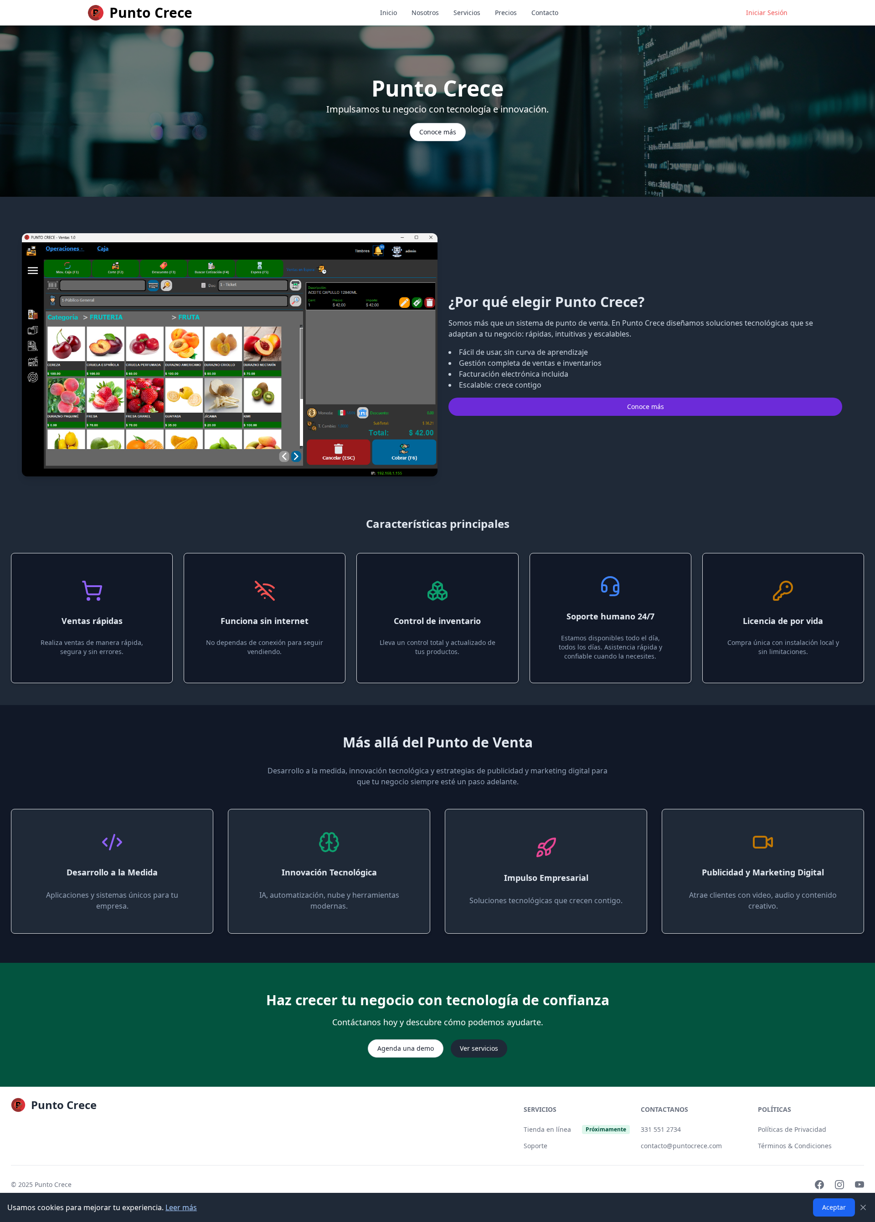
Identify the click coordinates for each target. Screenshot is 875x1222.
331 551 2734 (661, 1129)
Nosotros (425, 12)
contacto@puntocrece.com (681, 1145)
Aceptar (834, 1207)
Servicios (466, 12)
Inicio (388, 12)
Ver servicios (479, 1048)
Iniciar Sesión (767, 12)
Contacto (544, 12)
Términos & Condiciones (795, 1145)
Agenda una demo (405, 1048)
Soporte (535, 1145)
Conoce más (437, 132)
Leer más (181, 1207)
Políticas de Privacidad (792, 1129)
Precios (506, 12)
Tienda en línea (547, 1129)
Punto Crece (53, 1184)
